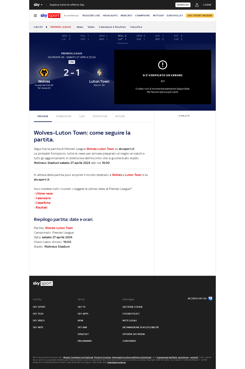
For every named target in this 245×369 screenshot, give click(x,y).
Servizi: (81, 299)
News (80, 27)
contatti (194, 357)
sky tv (81, 307)
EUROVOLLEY (175, 15)
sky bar (82, 327)
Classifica (136, 27)
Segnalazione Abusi (116, 362)
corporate (129, 341)
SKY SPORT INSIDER (200, 15)
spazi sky (83, 334)
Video (91, 27)
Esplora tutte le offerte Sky (67, 4)
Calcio (38, 27)
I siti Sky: (37, 299)
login (207, 4)
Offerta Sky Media (133, 334)
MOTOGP (158, 15)
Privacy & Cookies (102, 357)
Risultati (41, 207)
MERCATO (126, 15)
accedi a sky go (197, 298)
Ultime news (44, 193)
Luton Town (106, 149)
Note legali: (128, 299)
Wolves (91, 149)
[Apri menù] (35, 15)
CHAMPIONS (142, 15)
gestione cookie (132, 307)
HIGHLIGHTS (110, 15)
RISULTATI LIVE (91, 15)
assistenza (183, 357)
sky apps (83, 313)
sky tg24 (38, 313)
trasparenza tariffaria (167, 357)
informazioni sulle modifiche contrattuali (131, 357)
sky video (39, 320)
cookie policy (131, 313)
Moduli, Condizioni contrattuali (78, 357)
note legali (129, 320)
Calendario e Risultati (112, 27)
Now (80, 320)
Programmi (85, 341)
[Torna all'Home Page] (50, 15)
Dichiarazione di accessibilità (140, 327)
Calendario (43, 198)
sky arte (38, 327)
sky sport (39, 307)
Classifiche (43, 203)
